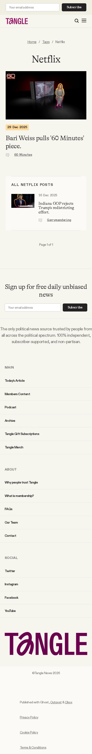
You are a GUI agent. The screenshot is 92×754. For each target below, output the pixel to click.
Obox (68, 702)
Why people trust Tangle (21, 482)
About (11, 469)
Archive (10, 420)
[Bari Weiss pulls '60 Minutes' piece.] (46, 95)
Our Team (11, 522)
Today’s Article (15, 380)
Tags (46, 42)
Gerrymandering (59, 220)
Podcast (10, 407)
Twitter (10, 571)
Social (11, 558)
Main (9, 367)
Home (32, 42)
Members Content (17, 394)
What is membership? (19, 496)
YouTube (10, 611)
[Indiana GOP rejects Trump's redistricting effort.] (22, 208)
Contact (10, 535)
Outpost (56, 702)
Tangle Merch (14, 447)
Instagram (11, 584)
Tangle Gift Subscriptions (22, 434)
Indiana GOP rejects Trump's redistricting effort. (56, 207)
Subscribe (74, 7)
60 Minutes (23, 154)
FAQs (9, 509)
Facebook (11, 597)
